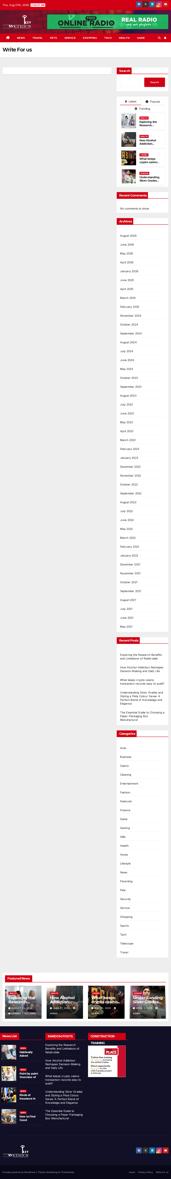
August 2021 (128, 600)
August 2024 (128, 342)
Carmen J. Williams (23, 1013)
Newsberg (51, 1172)
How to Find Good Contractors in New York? (29, 1122)
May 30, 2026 (103, 1008)
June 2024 (127, 360)
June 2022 (127, 520)
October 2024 (129, 324)
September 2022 (131, 493)
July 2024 (126, 351)
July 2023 (126, 404)
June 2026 (127, 244)
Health (124, 37)
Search (124, 71)
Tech (108, 37)
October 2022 (129, 484)
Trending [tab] (144, 108)
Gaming (125, 828)
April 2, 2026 (144, 1008)
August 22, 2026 (22, 1008)
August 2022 (128, 502)
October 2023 (129, 378)
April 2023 (126, 431)
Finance (125, 810)
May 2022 (126, 529)
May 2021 (126, 626)
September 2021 (130, 591)
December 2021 (130, 564)
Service (70, 37)
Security (125, 899)
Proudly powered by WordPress (19, 1172)
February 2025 (129, 306)
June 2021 (127, 617)
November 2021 (130, 573)
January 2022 (129, 555)
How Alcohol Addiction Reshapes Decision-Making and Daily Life (62, 1064)
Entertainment (129, 783)
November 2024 (130, 315)
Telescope (126, 943)
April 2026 (127, 262)
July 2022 (126, 511)
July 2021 (126, 609)
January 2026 (129, 271)
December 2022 (130, 466)
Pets (53, 37)
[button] (159, 38)
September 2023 (131, 386)
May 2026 (126, 253)
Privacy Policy (145, 1172)
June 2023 (127, 413)
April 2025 (126, 289)
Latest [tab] (132, 101)
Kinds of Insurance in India (27, 1099)
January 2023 (129, 457)
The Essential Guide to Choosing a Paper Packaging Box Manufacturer (142, 716)
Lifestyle (125, 863)
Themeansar (67, 1172)
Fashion (144, 173)
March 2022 (128, 537)
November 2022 (130, 475)
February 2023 (129, 449)
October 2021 (128, 582)
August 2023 (128, 395)
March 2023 (128, 440)
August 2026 (128, 235)
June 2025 (127, 280)
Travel (37, 37)
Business (126, 757)
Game (141, 37)
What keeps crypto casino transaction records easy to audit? (63, 1079)
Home (124, 854)
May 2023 (126, 422)
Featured (126, 801)
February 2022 (129, 546)
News (21, 37)
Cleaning (125, 774)
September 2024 (131, 333)
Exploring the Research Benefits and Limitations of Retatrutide (62, 1048)
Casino (143, 155)
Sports (124, 925)
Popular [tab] (154, 101)
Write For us (162, 1172)
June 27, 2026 (62, 1008)
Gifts (123, 837)
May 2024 (126, 369)
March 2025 (128, 298)
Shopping (90, 37)
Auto (123, 748)
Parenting (126, 881)
